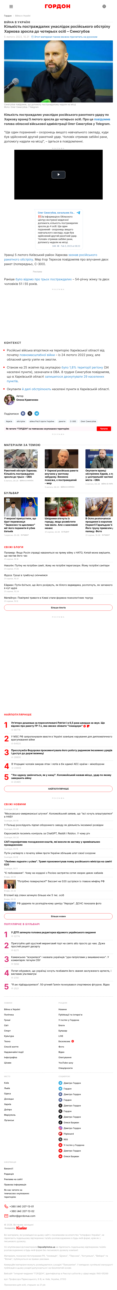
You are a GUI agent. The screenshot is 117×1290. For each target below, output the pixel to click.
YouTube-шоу (65, 1062)
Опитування (64, 1057)
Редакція (9, 1174)
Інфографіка (10, 1057)
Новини (8, 1003)
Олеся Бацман (71, 1122)
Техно (7, 1041)
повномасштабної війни (37, 355)
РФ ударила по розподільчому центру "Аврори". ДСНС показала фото (59, 903)
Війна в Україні (22, 15)
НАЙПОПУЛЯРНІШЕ (18, 714)
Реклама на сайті (13, 1179)
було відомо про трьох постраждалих (44, 279)
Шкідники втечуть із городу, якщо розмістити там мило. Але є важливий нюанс (61, 523)
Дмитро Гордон (72, 1083)
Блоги (61, 1025)
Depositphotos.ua (46, 1247)
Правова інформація (15, 1184)
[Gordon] (57, 6)
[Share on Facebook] (23, 413)
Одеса (7, 1093)
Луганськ (9, 1120)
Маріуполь (10, 1115)
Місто (7, 1076)
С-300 (73, 421)
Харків (9, 421)
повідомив (102, 119)
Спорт (7, 1030)
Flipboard (69, 1133)
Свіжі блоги (13, 547)
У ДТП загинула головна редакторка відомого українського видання (53, 932)
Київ (6, 1083)
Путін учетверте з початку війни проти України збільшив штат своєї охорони (50, 853)
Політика (9, 1014)
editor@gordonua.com (22, 1215)
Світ (6, 1025)
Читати (104, 428)
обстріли (21, 421)
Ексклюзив (64, 1041)
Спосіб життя (11, 1046)
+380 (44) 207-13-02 (22, 1211)
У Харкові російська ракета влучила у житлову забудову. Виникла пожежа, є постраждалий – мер (61, 477)
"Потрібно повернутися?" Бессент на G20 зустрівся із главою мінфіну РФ (61, 881)
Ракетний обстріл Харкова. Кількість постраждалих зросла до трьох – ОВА (20, 473)
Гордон (8, 15)
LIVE (60, 1036)
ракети (62, 421)
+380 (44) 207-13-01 (21, 1206)
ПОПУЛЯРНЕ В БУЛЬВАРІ (22, 924)
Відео (61, 1052)
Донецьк (9, 1099)
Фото (61, 1046)
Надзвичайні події (14, 1052)
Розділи (62, 1003)
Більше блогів (58, 607)
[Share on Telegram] (36, 413)
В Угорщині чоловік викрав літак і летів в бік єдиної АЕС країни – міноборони (58, 763)
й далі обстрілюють (36, 389)
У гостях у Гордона (68, 1020)
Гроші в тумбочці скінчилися (26, 575)
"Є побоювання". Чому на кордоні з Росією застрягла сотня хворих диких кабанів (54, 872)
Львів (7, 1088)
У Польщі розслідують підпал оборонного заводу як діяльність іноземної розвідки (54, 824)
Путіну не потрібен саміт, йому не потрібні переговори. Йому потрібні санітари (57, 565)
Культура (9, 1036)
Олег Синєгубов (88, 421)
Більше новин (58, 916)
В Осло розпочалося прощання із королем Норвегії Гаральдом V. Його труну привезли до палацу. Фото (100, 525)
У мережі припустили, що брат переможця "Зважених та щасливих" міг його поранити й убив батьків (20, 525)
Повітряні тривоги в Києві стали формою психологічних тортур (49, 597)
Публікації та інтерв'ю (70, 1014)
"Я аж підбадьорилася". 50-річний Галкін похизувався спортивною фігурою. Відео (60, 984)
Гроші (7, 1020)
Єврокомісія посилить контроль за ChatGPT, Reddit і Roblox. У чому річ (47, 833)
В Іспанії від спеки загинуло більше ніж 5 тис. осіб (34, 895)
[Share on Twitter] (30, 413)
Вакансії (8, 1168)
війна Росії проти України (42, 421)
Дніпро (8, 1109)
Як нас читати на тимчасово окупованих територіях (16, 1193)
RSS (66, 1139)
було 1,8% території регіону (82, 367)
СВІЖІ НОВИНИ (15, 804)
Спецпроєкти (65, 1068)
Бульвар (11, 493)
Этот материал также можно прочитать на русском (65, 36)
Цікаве (7, 1062)
